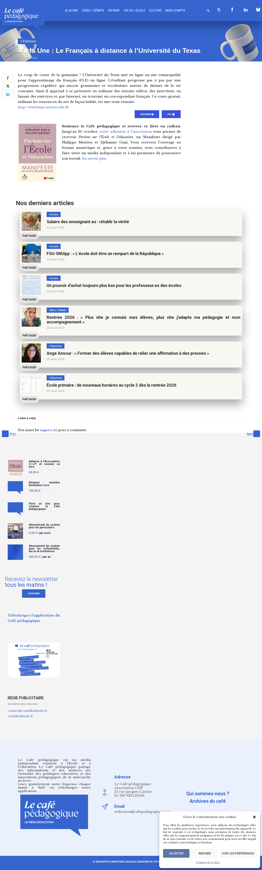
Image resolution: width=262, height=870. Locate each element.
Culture (155, 10)
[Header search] (208, 10)
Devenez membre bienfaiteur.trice (44, 484)
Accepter (176, 853)
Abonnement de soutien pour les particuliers (44, 526)
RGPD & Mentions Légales (118, 861)
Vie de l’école (134, 10)
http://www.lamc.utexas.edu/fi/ (43, 107)
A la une (71, 10)
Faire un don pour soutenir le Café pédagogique (44, 506)
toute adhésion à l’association (126, 132)
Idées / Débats (93, 10)
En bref (114, 10)
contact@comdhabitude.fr (27, 711)
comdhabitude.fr (20, 716)
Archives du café (207, 801)
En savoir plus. (94, 159)
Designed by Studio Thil (153, 861)
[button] (254, 817)
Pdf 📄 (171, 114)
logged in (46, 430)
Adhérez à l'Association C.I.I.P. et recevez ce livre (44, 464)
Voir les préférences (238, 853)
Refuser (205, 853)
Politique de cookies (208, 862)
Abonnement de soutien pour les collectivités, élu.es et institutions (44, 548)
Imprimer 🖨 (146, 114)
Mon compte (175, 10)
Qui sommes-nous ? (207, 793)
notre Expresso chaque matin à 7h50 (54, 785)
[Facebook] (232, 9)
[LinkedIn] (245, 9)
